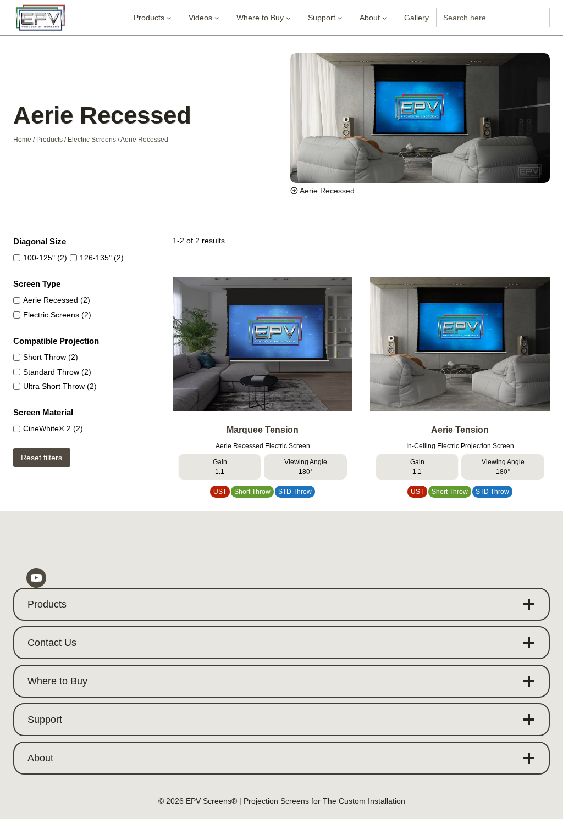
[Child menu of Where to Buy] (263, 17)
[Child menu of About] (373, 17)
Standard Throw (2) (57, 372)
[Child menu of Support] (325, 17)
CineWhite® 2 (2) (53, 429)
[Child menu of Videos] (204, 17)
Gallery (416, 17)
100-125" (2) (45, 258)
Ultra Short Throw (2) (60, 386)
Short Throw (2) (50, 357)
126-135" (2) (102, 258)
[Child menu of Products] (152, 17)
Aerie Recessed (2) (56, 300)
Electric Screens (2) (57, 315)
